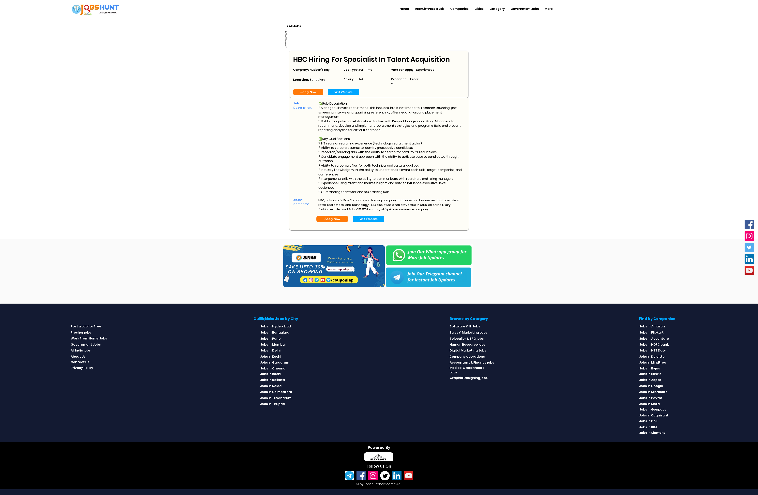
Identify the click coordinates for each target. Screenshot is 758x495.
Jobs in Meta (649, 404)
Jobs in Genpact (652, 409)
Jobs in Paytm (650, 398)
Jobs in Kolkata (272, 380)
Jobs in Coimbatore (276, 392)
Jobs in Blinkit (650, 374)
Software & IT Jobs (465, 326)
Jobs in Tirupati (272, 404)
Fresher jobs (81, 332)
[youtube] (749, 270)
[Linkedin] (749, 259)
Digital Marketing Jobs (467, 350)
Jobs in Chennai (273, 368)
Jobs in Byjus (649, 368)
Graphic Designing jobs (469, 378)
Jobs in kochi (270, 374)
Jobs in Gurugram (274, 362)
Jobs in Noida (270, 386)
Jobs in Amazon (652, 326)
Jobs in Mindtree (652, 362)
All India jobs (81, 350)
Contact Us (80, 362)
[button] (459, 9)
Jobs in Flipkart (651, 332)
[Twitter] (749, 247)
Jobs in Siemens (652, 432)
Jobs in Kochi (270, 356)
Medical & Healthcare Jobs (467, 370)
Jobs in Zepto (650, 380)
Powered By (379, 447)
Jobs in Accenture (654, 338)
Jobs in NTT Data (652, 350)
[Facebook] (749, 224)
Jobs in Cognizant (653, 415)
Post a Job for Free (86, 326)
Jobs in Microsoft (653, 392)
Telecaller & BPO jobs (467, 338)
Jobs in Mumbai (272, 344)
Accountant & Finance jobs (472, 362)
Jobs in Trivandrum (275, 398)
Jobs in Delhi (270, 350)
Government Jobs (86, 344)
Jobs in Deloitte (652, 356)
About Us (78, 356)
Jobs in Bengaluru (274, 332)
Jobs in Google (651, 386)
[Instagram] (749, 236)
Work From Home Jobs (89, 338)
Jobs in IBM (648, 427)
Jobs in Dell (648, 421)
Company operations (467, 356)
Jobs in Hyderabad (275, 326)
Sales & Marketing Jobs (468, 332)
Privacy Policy (82, 368)
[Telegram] (349, 475)
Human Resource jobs (467, 344)
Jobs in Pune (270, 338)
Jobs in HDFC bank (654, 344)
